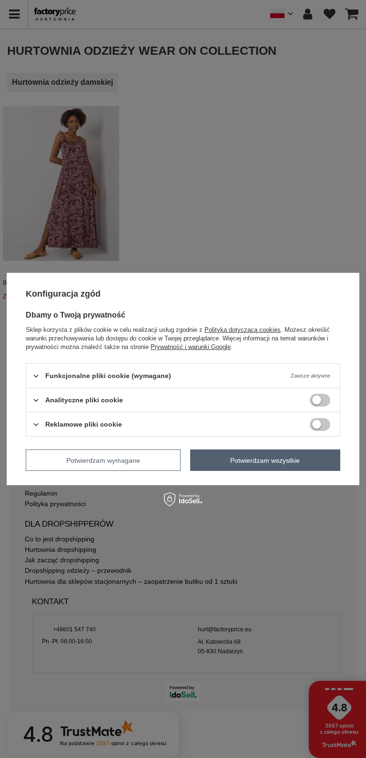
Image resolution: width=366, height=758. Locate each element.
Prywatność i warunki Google (191, 346)
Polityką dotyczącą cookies (242, 329)
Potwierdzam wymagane (103, 460)
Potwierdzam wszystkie (265, 460)
